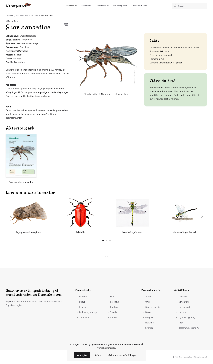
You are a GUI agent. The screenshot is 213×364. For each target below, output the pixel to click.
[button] (106, 66)
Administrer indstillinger (122, 355)
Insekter (83, 306)
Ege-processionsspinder (29, 232)
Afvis (98, 355)
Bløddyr (114, 306)
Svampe (149, 327)
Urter (147, 301)
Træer (148, 296)
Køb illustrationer (139, 5)
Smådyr (114, 312)
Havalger (149, 322)
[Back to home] (18, 6)
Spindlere (84, 317)
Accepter (82, 355)
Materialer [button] (102, 5)
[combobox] (189, 6)
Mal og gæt (184, 306)
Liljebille (80, 232)
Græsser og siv (152, 306)
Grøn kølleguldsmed (132, 232)
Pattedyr (83, 296)
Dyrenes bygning (187, 317)
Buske (148, 312)
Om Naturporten (120, 5)
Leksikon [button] (70, 5)
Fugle (82, 301)
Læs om (182, 312)
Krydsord (183, 296)
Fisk (112, 296)
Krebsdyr (114, 301)
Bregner (149, 317)
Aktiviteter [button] (86, 5)
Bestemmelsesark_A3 (189, 327)
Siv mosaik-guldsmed (184, 232)
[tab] (103, 240)
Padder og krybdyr (88, 312)
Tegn (181, 322)
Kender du (184, 301)
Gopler (113, 317)
